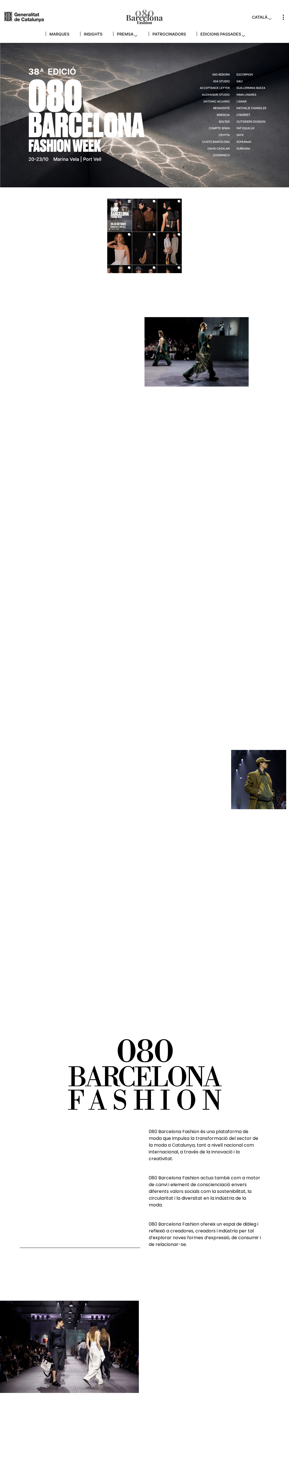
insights (93, 34)
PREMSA (125, 34)
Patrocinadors (169, 34)
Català (260, 17)
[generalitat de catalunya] (24, 17)
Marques (59, 34)
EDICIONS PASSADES (220, 34)
